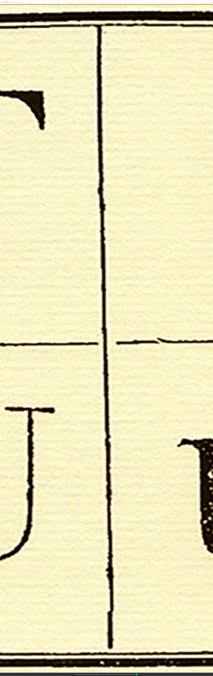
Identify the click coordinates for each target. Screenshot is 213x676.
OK (136, 674)
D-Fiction (5, 2)
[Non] (211, 674)
